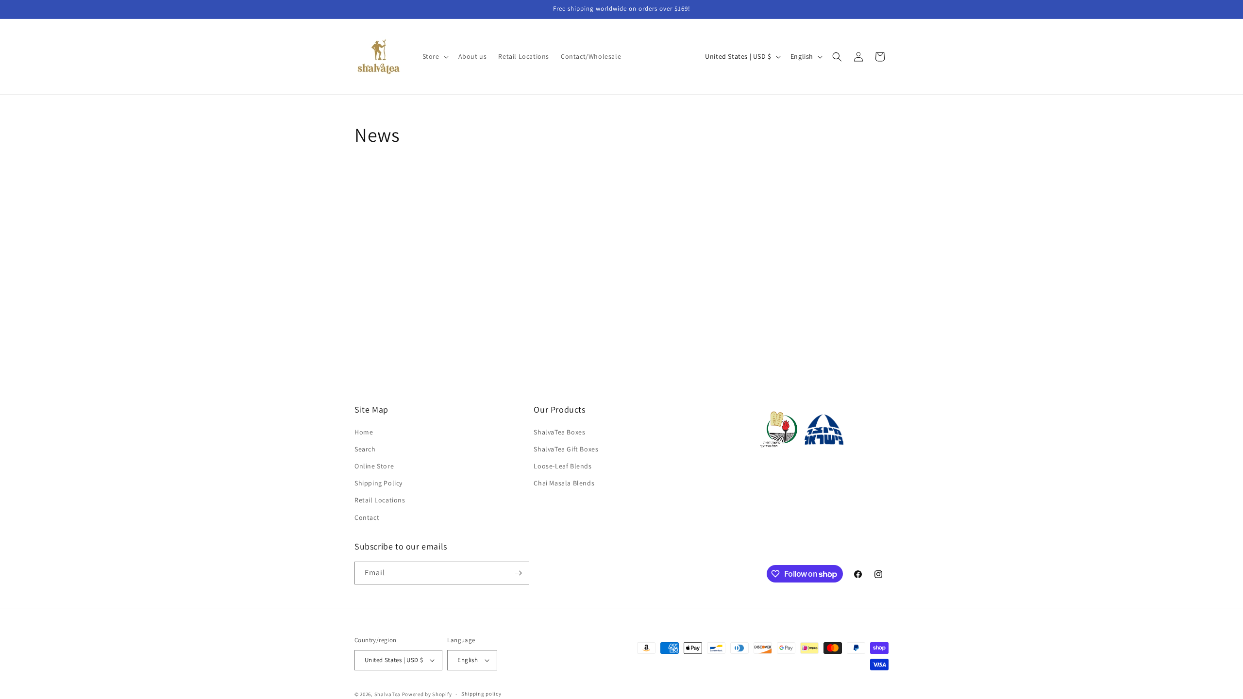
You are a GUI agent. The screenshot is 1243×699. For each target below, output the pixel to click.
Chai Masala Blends (564, 483)
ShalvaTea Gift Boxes (566, 449)
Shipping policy (481, 693)
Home (363, 432)
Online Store (374, 466)
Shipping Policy (378, 483)
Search (365, 449)
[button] (435, 56)
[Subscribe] (518, 573)
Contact (366, 517)
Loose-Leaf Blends (562, 466)
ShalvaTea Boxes (559, 432)
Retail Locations (379, 500)
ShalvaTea (387, 694)
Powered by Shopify (427, 694)
